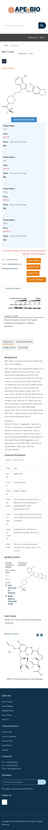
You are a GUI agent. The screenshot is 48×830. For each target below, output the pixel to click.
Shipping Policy (7, 711)
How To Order (7, 702)
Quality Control (9, 348)
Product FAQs (7, 732)
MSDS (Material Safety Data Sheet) (12, 600)
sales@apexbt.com (14, 264)
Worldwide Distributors (10, 269)
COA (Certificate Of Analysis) (12, 589)
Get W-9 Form (7, 745)
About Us (5, 720)
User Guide (23, 348)
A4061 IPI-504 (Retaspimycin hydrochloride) (23, 679)
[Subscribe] (42, 782)
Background (8, 342)
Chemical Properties (24, 342)
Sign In (42, 37)
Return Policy (7, 715)
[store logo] (24, 10)
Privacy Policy (7, 741)
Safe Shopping (7, 706)
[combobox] (24, 25)
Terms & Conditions (9, 736)
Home (6, 45)
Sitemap (5, 750)
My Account (32, 37)
